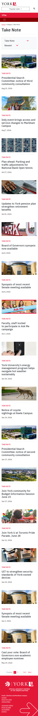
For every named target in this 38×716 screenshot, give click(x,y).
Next (29, 672)
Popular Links (14, 9)
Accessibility (6, 709)
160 (24, 672)
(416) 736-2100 (7, 700)
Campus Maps (6, 702)
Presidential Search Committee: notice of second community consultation (18, 452)
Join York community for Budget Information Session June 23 (18, 494)
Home (3, 24)
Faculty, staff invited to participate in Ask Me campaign (15, 326)
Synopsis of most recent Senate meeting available (16, 286)
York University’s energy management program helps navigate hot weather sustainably (18, 369)
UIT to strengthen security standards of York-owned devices (17, 574)
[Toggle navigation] (4, 20)
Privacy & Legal (6, 707)
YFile (4, 15)
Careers (4, 711)
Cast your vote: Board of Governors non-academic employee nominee (16, 655)
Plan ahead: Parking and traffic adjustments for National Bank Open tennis (17, 164)
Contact (4, 698)
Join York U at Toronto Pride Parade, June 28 (18, 534)
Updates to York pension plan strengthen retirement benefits (19, 206)
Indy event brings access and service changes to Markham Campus (18, 123)
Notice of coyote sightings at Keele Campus (17, 411)
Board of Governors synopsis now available (18, 247)
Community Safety (7, 705)
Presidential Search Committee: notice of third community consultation (17, 81)
